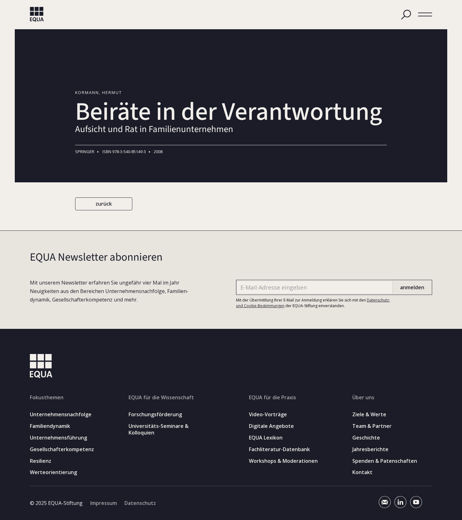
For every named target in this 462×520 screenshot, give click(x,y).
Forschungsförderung (155, 414)
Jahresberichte (370, 449)
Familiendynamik (50, 426)
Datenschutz (140, 503)
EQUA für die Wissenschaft (161, 397)
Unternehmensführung (58, 437)
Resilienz (40, 461)
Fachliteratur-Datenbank (279, 449)
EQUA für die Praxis (272, 397)
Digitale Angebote (271, 426)
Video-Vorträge (268, 414)
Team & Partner (372, 426)
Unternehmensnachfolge (60, 414)
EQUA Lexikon (266, 437)
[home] (37, 14)
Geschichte (366, 437)
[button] (425, 15)
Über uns (363, 397)
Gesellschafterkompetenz (62, 449)
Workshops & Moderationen (283, 461)
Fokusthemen (46, 397)
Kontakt (362, 472)
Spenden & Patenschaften (384, 461)
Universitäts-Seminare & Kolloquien (159, 429)
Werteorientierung (53, 472)
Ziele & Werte (369, 414)
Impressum (103, 503)
